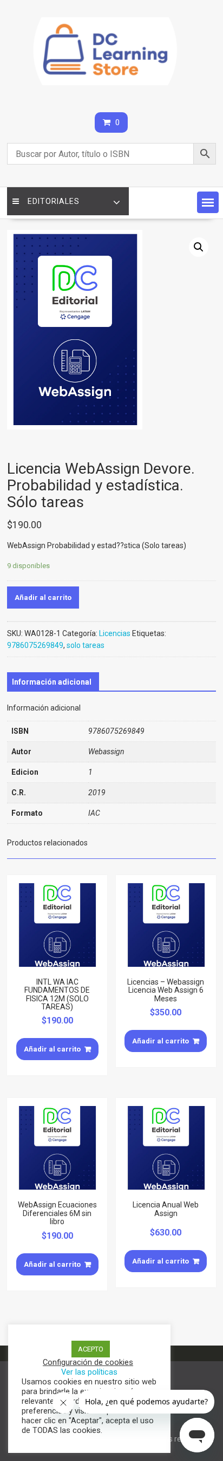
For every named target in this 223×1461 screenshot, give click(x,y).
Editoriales (54, 201)
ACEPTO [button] (90, 1349)
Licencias (114, 633)
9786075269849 (35, 645)
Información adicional (51, 682)
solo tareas (85, 645)
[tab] (51, 682)
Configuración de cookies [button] (88, 1362)
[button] (208, 202)
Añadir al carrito (43, 597)
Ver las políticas (89, 1372)
